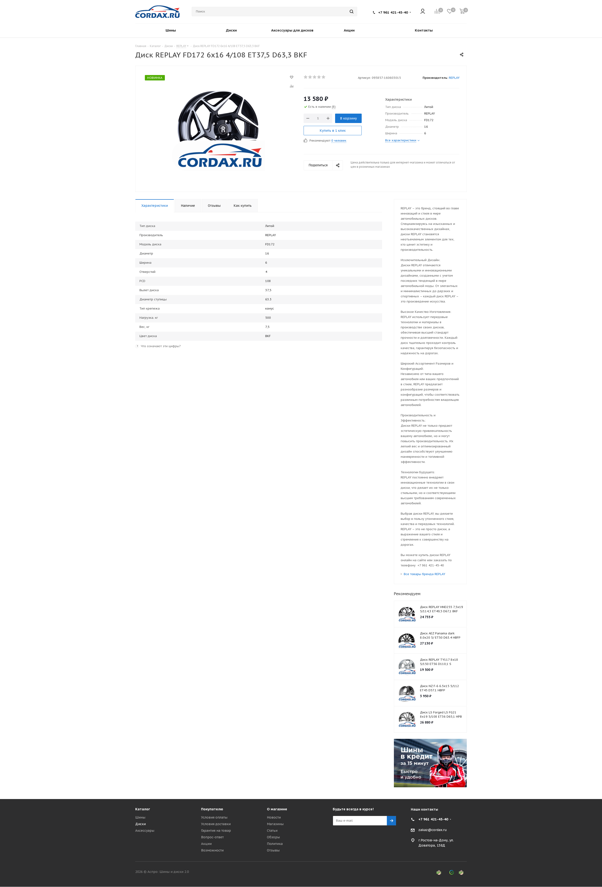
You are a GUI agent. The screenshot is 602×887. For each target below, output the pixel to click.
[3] (315, 77)
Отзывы (273, 850)
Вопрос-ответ (212, 837)
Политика (275, 844)
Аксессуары (144, 830)
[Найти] (351, 11)
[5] (323, 77)
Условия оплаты (214, 817)
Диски (140, 824)
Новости (274, 817)
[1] (306, 77)
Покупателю (212, 809)
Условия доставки (216, 824)
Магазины (275, 824)
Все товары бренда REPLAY (424, 574)
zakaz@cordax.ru (432, 830)
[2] (310, 77)
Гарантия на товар (216, 830)
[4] (319, 77)
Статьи (272, 830)
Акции (206, 844)
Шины (140, 817)
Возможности (212, 850)
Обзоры (273, 837)
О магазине (277, 809)
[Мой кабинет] (422, 11)
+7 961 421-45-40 (393, 12)
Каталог (142, 809)
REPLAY (454, 78)
